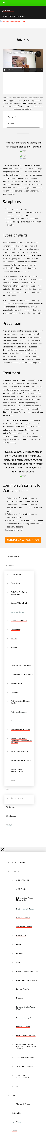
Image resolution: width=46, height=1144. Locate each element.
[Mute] (41, 70)
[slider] (25, 70)
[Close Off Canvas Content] (2, 849)
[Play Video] (5, 70)
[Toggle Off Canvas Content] (2, 25)
